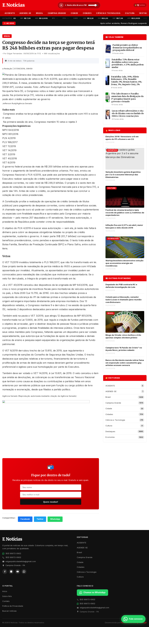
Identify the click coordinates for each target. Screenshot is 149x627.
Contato (6, 601)
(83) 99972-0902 (13, 553)
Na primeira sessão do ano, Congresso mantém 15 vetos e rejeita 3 (40, 121)
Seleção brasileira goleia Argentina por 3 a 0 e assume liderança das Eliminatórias (123, 174)
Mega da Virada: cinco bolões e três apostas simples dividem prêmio (123, 336)
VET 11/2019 (9, 146)
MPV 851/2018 (10, 134)
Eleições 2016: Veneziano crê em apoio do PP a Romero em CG (122, 137)
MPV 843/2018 (10, 130)
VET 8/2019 (8, 162)
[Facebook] (4, 571)
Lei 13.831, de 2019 (61, 373)
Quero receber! (50, 502)
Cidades (87, 13)
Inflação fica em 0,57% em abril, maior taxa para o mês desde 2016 (124, 226)
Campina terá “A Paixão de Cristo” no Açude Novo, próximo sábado (123, 348)
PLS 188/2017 (10, 142)
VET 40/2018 (9, 158)
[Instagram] (11, 571)
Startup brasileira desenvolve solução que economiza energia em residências (124, 263)
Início (4, 591)
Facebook (25, 519)
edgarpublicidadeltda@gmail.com (21, 561)
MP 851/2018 (84, 315)
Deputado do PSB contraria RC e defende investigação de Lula (121, 285)
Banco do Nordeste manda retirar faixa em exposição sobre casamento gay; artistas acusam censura (124, 362)
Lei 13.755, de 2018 (37, 293)
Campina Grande (57, 13)
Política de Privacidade (12, 606)
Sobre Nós (7, 596)
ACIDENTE (10, 13)
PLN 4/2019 (9, 138)
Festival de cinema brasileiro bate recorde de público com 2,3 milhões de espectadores (124, 212)
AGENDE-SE (25, 13)
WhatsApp (55, 519)
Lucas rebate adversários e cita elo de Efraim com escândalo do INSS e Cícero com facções (128, 113)
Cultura (130, 13)
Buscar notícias (9, 611)
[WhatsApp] (24, 571)
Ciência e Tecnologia (108, 13)
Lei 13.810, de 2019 (51, 350)
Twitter (40, 519)
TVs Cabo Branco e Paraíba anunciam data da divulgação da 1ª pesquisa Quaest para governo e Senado (127, 97)
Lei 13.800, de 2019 (32, 319)
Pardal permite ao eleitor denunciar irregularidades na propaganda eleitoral (127, 47)
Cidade (74, 13)
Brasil (39, 13)
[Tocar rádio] (61, 5)
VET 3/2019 (8, 154)
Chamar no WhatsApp (94, 592)
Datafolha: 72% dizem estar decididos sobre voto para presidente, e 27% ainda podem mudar (128, 63)
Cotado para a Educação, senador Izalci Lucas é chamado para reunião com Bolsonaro (123, 299)
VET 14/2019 (9, 150)
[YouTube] (17, 571)
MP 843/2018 (80, 284)
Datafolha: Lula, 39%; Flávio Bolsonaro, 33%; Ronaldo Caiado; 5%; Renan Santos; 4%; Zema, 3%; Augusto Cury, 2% (126, 81)
